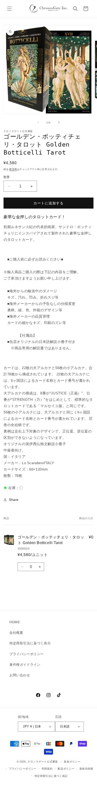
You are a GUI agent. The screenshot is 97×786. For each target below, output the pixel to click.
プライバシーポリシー (26, 654)
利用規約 (47, 768)
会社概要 (16, 632)
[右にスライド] (59, 122)
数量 (7, 177)
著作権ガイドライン (24, 664)
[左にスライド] (38, 122)
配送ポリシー (66, 768)
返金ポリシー (72, 761)
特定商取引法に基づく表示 (30, 643)
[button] (9, 9)
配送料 (13, 169)
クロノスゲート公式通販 (43, 761)
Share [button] (14, 500)
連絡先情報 (86, 768)
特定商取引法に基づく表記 (51, 775)
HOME (14, 622)
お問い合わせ (19, 675)
